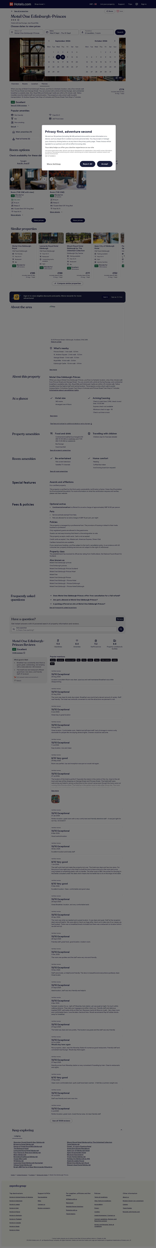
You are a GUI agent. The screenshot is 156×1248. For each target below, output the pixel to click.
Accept (104, 164)
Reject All (87, 164)
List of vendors (50, 156)
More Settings (54, 164)
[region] (79, 148)
